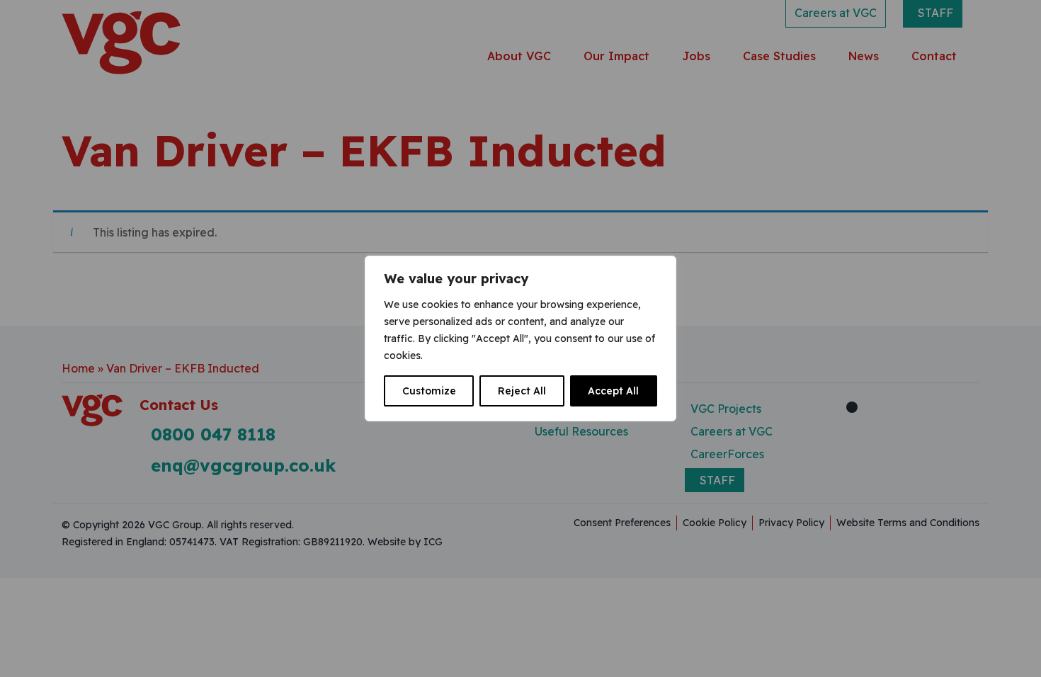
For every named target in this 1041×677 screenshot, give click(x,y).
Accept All (613, 391)
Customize (429, 391)
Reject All (522, 391)
